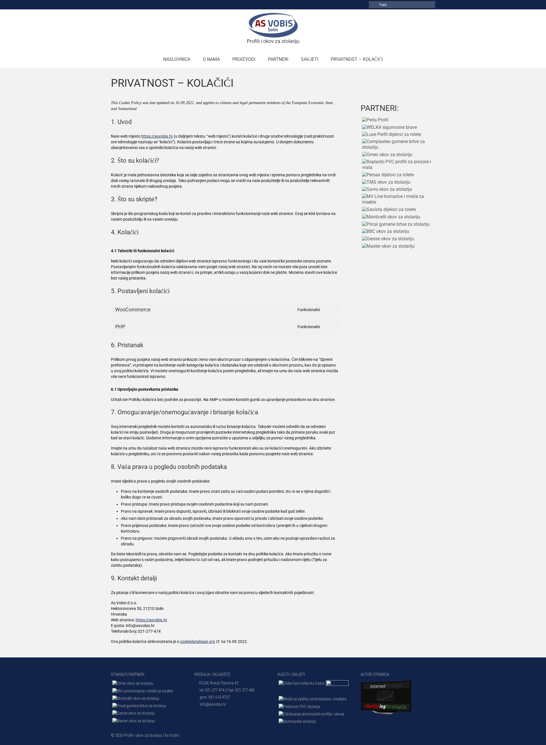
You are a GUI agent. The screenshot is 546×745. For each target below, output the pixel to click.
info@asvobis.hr (212, 704)
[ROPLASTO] (398, 164)
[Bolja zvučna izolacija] (300, 683)
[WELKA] (389, 127)
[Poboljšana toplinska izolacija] (336, 687)
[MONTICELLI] (390, 217)
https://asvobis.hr (157, 136)
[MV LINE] (398, 199)
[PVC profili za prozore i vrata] (298, 706)
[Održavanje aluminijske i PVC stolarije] (310, 714)
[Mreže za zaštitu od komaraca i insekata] (311, 699)
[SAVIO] (386, 190)
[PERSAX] (387, 175)
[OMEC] (386, 155)
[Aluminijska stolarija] (296, 721)
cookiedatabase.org (197, 641)
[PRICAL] (395, 224)
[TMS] (385, 182)
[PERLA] (374, 120)
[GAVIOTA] (388, 209)
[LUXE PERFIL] (391, 135)
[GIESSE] (387, 239)
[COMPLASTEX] (398, 144)
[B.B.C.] (385, 232)
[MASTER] (388, 246)
